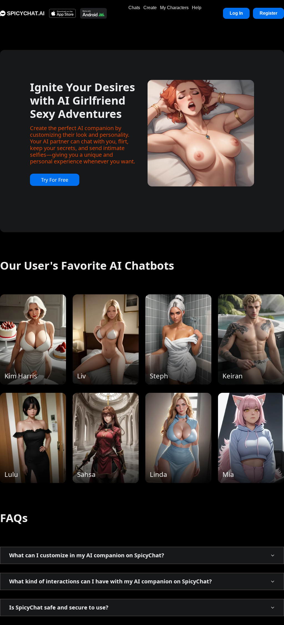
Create (150, 7)
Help (196, 7)
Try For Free (54, 179)
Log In (236, 13)
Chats (134, 7)
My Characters (174, 7)
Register (268, 13)
